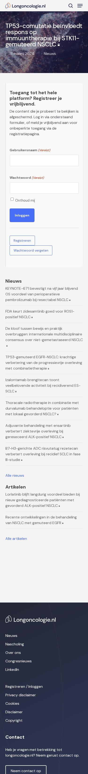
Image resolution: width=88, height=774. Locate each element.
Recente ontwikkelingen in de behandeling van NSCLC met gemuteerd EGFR (41, 520)
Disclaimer (14, 711)
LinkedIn (12, 669)
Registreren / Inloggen (24, 686)
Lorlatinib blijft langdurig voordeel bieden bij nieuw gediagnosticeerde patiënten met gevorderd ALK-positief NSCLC (42, 500)
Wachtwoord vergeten (31, 250)
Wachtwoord (27, 177)
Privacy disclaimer (20, 695)
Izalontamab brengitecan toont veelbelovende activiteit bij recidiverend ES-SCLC (42, 385)
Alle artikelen (16, 538)
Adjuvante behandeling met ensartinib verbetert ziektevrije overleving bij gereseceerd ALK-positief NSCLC (38, 431)
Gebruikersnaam (30, 150)
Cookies (12, 703)
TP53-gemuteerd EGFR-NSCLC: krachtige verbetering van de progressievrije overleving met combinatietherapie (43, 362)
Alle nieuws (14, 475)
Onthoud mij (25, 200)
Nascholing (14, 644)
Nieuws (11, 635)
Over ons (13, 652)
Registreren (22, 240)
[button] (80, 5)
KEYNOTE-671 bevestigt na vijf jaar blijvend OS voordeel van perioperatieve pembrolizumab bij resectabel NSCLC (41, 294)
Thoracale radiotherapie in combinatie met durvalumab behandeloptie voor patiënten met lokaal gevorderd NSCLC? (42, 408)
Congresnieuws (18, 661)
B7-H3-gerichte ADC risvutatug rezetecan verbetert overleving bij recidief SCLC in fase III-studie (42, 454)
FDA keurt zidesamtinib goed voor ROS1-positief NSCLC (39, 314)
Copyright (14, 720)
